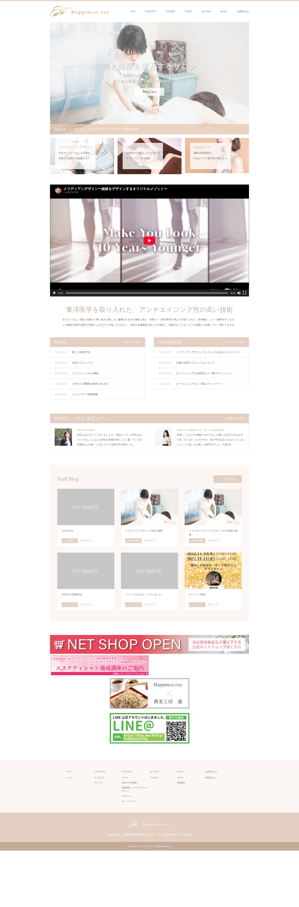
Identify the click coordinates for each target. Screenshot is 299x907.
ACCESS (206, 11)
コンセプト (99, 777)
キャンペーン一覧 (232, 342)
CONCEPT (150, 11)
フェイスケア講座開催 (85, 394)
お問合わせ (243, 11)
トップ (69, 777)
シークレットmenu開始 (85, 373)
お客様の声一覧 (233, 418)
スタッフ (98, 782)
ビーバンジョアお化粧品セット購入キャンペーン (204, 373)
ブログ (180, 777)
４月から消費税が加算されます (90, 383)
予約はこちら (149, 92)
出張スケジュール (82, 362)
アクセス (154, 777)
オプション (127, 796)
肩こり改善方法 (81, 352)
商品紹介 (181, 782)
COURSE (170, 11)
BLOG (224, 11)
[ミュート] (239, 293)
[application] (149, 240)
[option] (149, 78)
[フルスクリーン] (244, 293)
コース (125, 777)
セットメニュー (129, 801)
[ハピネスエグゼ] (79, 11)
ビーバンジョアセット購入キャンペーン (199, 383)
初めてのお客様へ (130, 782)
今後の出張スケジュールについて (195, 362)
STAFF (188, 11)
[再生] (54, 293)
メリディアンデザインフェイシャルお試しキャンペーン (208, 352)
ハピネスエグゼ (146, 846)
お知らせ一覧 (131, 342)
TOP (132, 11)
